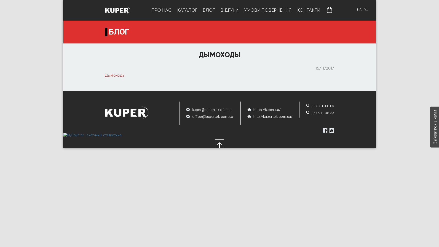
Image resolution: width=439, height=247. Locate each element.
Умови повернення (268, 10)
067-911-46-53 (322, 113)
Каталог (187, 10)
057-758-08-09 (322, 106)
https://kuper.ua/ (267, 110)
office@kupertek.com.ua (212, 117)
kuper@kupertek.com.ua (212, 110)
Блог (209, 10)
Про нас (161, 10)
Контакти (308, 10)
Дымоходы (115, 75)
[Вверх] (219, 144)
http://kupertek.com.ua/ (273, 117)
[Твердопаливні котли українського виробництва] (117, 10)
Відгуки (229, 10)
